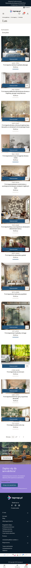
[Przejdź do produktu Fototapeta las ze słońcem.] (15, 355)
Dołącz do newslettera (9, 485)
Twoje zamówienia (7, 546)
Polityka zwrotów (7, 529)
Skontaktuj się (7, 458)
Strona (8, 437)
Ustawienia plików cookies (9, 539)
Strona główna (5, 17)
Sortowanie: (5, 29)
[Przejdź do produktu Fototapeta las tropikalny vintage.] (15, 316)
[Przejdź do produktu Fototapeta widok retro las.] (15, 414)
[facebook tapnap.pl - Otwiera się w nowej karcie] (12, 505)
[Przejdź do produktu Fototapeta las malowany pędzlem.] (15, 277)
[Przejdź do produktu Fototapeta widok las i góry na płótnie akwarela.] (15, 386)
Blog (3, 518)
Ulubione (4, 550)
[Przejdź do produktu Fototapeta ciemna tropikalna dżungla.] (15, 49)
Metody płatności (7, 531)
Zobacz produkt (13, 59)
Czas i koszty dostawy (8, 533)
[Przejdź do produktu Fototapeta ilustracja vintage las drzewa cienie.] (15, 143)
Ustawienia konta (7, 548)
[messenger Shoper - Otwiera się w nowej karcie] (15, 505)
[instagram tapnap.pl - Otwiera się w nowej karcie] (19, 505)
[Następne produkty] (19, 436)
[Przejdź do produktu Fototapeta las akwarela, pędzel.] (15, 244)
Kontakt (4, 516)
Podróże (21, 17)
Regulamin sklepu (7, 525)
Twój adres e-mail (5, 481)
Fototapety (14, 17)
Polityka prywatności (8, 527)
